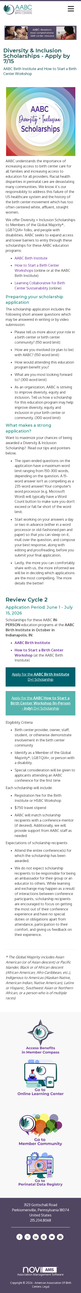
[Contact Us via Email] (60, 1237)
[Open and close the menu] (54, 8)
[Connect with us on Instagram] (44, 1237)
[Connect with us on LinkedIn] (36, 1237)
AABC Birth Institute (31, 258)
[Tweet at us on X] (28, 1237)
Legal (46, 1286)
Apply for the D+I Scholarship (40, 703)
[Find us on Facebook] (19, 1237)
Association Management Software (40, 1274)
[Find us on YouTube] (52, 1237)
